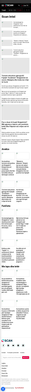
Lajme (3, 363)
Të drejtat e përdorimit (13, 352)
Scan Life (4, 373)
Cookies (22, 352)
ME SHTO (25, 357)
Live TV (25, 5)
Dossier (4, 371)
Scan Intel (5, 366)
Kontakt (4, 352)
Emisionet (5, 376)
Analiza (4, 368)
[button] (26, 10)
